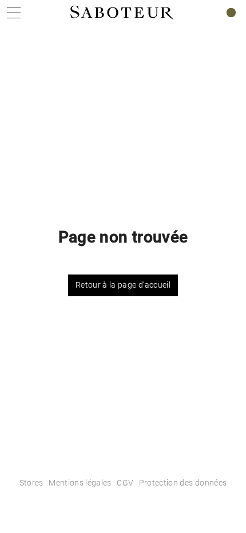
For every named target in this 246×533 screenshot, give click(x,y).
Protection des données (183, 482)
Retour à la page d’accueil (123, 284)
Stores (31, 482)
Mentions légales (80, 482)
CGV (125, 482)
